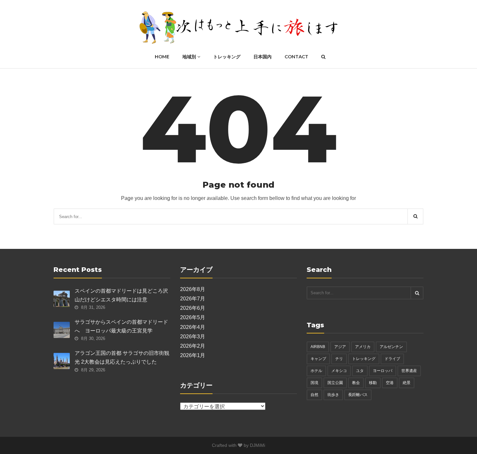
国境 (314, 382)
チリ (339, 358)
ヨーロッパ (382, 370)
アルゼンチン (391, 346)
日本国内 (262, 57)
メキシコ (339, 370)
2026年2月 (192, 346)
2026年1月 (192, 355)
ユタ (360, 370)
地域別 (189, 57)
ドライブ (392, 358)
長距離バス (358, 394)
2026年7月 (192, 298)
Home (162, 57)
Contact (296, 57)
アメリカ (363, 346)
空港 (390, 382)
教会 (356, 382)
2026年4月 (192, 327)
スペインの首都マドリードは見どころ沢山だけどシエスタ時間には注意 (121, 295)
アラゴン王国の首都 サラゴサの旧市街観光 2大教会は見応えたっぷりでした (122, 357)
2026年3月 (192, 336)
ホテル (316, 370)
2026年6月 (192, 308)
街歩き (333, 394)
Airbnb (318, 346)
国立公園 (335, 382)
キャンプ (318, 358)
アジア (340, 346)
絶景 (406, 382)
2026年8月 (192, 289)
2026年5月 (192, 317)
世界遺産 (409, 370)
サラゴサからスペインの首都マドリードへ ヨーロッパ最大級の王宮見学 (121, 326)
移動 (373, 382)
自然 (314, 394)
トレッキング (226, 57)
